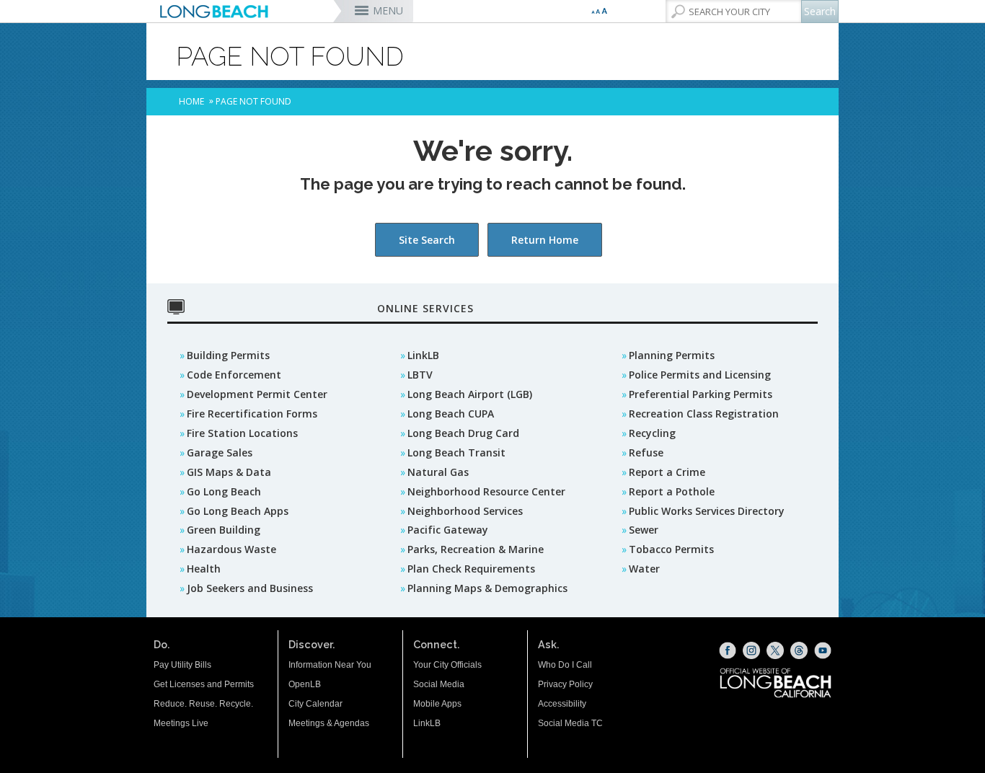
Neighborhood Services (465, 511)
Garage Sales (219, 452)
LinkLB (423, 355)
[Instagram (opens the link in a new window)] (751, 650)
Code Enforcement (234, 374)
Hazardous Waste (231, 549)
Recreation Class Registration (704, 413)
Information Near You (329, 665)
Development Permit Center (257, 394)
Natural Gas (438, 472)
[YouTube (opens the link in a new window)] (822, 650)
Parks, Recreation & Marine (475, 549)
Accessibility (562, 704)
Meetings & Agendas (328, 723)
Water (644, 568)
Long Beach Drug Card (463, 433)
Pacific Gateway (447, 529)
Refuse (646, 452)
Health (204, 568)
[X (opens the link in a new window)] (775, 650)
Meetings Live (181, 723)
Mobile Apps (437, 704)
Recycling (652, 433)
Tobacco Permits (671, 549)
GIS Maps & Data (229, 472)
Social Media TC (570, 723)
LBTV (420, 374)
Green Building (223, 529)
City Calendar (315, 704)
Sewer (643, 529)
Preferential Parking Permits (700, 394)
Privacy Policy (565, 684)
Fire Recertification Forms (252, 413)
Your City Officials (447, 665)
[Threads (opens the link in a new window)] (799, 650)
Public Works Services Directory (707, 511)
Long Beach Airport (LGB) (469, 394)
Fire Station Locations (242, 433)
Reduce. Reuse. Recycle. (203, 704)
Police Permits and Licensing (700, 374)
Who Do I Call (565, 665)
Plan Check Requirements (471, 568)
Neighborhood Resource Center (486, 491)
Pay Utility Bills (182, 665)
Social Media (438, 684)
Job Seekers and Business (250, 588)
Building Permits (228, 355)
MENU (388, 10)
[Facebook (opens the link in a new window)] (727, 650)
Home (191, 101)
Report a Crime (667, 472)
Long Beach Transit (456, 452)
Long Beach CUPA (450, 413)
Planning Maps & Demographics (487, 588)
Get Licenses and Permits (204, 684)
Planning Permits (672, 355)
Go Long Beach (224, 491)
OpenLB (304, 684)
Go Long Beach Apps (237, 511)
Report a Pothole (672, 491)
